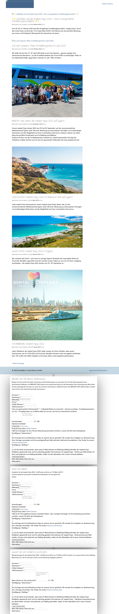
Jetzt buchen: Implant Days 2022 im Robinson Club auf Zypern (42, 197)
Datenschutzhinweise (19, 442)
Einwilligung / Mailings (20, 445)
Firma (14, 402)
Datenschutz (102, 370)
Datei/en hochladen (19, 424)
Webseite (15, 400)
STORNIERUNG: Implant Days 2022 (28, 344)
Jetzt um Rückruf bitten (18, 606)
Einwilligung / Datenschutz (22, 433)
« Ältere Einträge (18, 363)
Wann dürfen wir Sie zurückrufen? (24, 580)
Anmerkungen (17, 421)
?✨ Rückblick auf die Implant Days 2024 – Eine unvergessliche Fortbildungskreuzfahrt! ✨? (43, 20)
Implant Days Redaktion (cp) (22, 24)
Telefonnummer (18, 407)
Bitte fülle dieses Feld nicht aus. (23, 459)
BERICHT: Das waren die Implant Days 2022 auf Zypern (38, 121)
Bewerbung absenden (18, 539)
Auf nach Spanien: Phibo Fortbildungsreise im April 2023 (39, 46)
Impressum (93, 370)
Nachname (16, 397)
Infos (43, 24)
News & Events (107, 4)
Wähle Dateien (31, 428)
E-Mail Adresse (18, 404)
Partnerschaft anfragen (18, 456)
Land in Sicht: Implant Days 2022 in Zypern (32, 251)
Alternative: (16, 461)
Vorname (15, 395)
